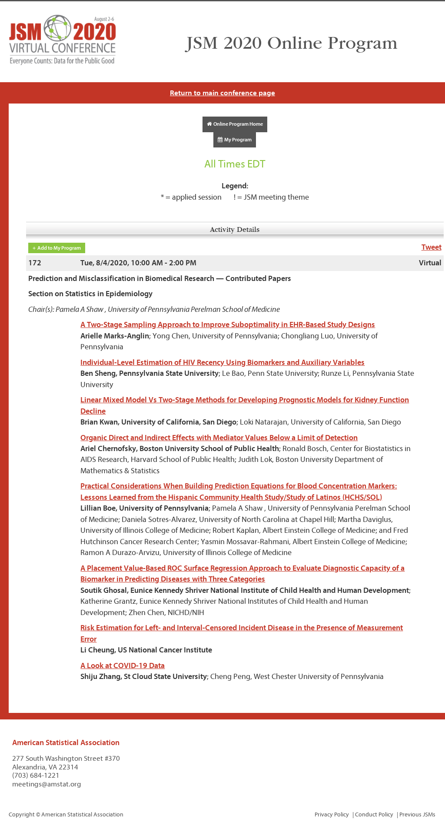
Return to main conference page (222, 93)
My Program (237, 140)
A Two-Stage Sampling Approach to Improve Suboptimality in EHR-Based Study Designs (227, 324)
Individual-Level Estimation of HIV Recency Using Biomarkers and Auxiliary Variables (222, 362)
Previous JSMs (417, 814)
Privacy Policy (332, 814)
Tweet (432, 247)
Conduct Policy (374, 814)
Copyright (22, 814)
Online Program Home (237, 124)
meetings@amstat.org (46, 784)
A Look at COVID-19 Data (122, 665)
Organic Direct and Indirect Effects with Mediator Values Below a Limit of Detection (219, 437)
